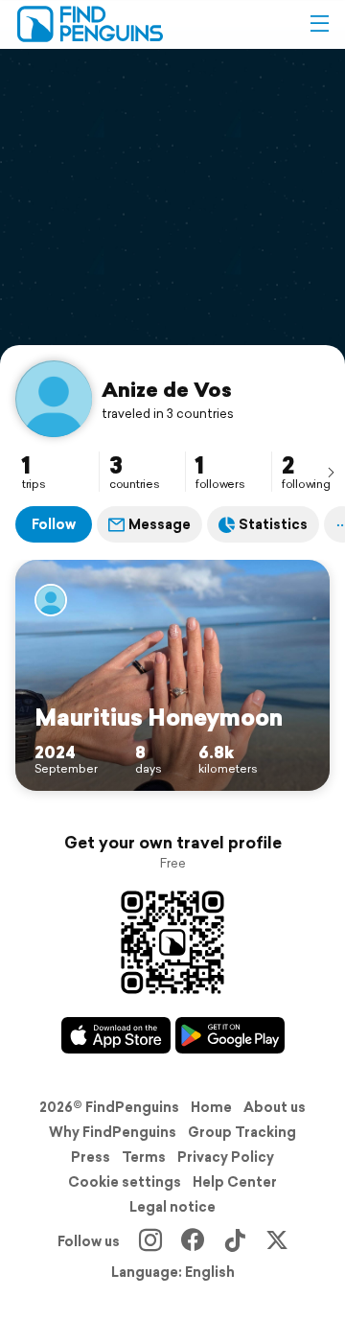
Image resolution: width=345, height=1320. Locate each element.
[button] (319, 24)
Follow (54, 524)
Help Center (235, 1182)
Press (90, 1157)
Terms (144, 1157)
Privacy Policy (225, 1157)
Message (159, 524)
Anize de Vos (167, 389)
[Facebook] (192, 1241)
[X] (276, 1241)
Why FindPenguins (112, 1132)
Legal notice (172, 1206)
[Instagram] (150, 1241)
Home (211, 1107)
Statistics (273, 524)
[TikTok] (234, 1241)
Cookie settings (124, 1182)
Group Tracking (242, 1132)
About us (274, 1107)
